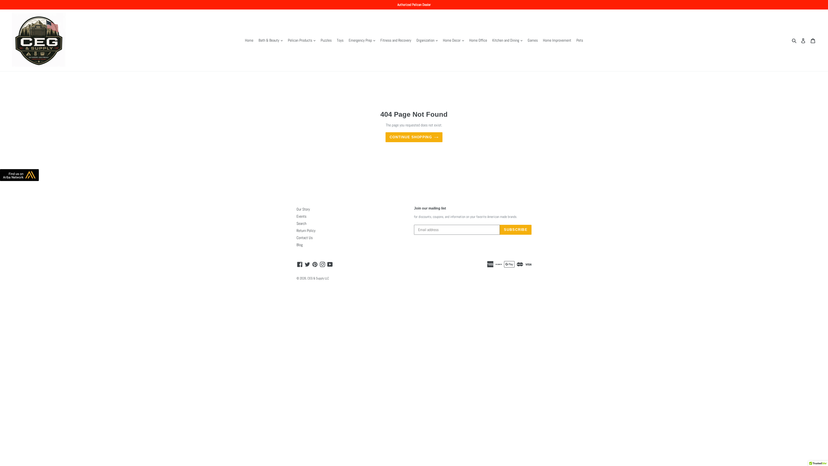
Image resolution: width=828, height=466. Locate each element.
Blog (299, 244)
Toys (340, 40)
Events (301, 216)
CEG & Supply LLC (318, 278)
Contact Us (304, 237)
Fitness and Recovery (395, 40)
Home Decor (452, 40)
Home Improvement (557, 40)
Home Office (478, 40)
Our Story (303, 209)
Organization (425, 40)
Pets (579, 40)
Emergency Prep (361, 40)
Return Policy (305, 230)
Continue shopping (411, 137)
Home (249, 40)
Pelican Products (300, 40)
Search (301, 223)
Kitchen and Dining (506, 40)
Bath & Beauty (269, 40)
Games (533, 40)
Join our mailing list (430, 208)
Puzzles (326, 40)
